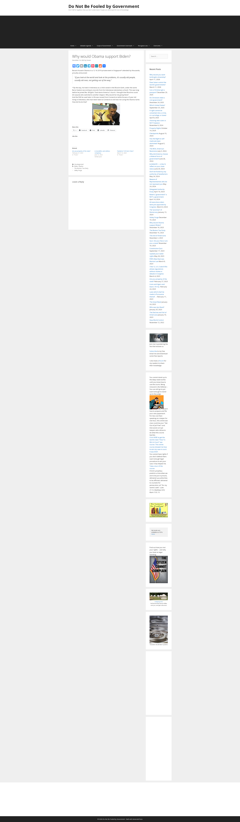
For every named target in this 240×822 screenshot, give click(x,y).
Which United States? (157, 105)
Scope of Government (104, 46)
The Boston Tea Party (81, 168)
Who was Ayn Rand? (157, 307)
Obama (81, 166)
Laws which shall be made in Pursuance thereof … (157, 294)
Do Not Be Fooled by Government (103, 6)
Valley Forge (78, 170)
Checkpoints (154, 133)
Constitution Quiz (156, 248)
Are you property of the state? (81, 151)
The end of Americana (158, 236)
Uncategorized (78, 164)
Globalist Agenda (85, 46)
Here (153, 534)
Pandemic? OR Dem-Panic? (125, 151)
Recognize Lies (143, 46)
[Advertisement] (120, 29)
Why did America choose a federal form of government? (159, 156)
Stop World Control (157, 320)
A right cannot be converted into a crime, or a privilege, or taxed (158, 112)
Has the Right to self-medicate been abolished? (157, 141)
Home (72, 46)
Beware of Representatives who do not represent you (158, 181)
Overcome (157, 46)
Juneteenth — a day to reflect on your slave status (158, 166)
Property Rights (155, 128)
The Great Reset (155, 302)
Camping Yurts (159, 601)
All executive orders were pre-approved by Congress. (158, 204)
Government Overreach (124, 46)
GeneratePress (137, 819)
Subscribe (153, 351)
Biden (76, 166)
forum (161, 361)
